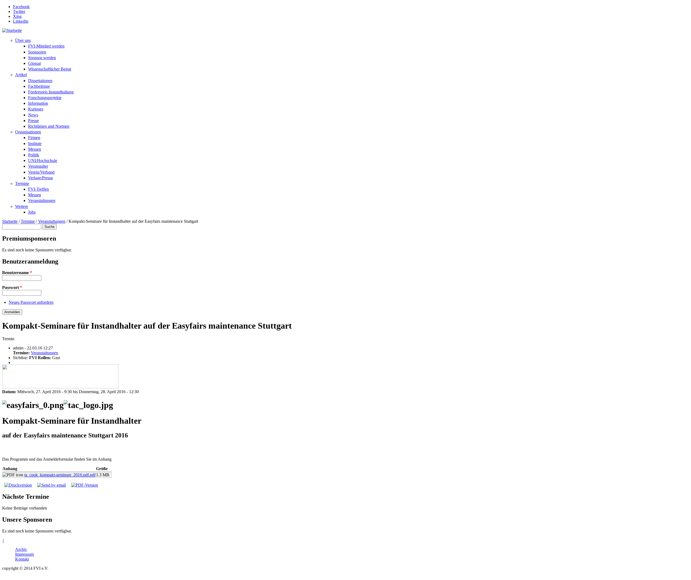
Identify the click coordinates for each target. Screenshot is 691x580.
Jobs (32, 212)
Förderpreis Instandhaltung (51, 92)
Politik (33, 155)
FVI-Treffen (38, 189)
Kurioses (35, 109)
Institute (35, 143)
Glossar (34, 63)
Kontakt (22, 559)
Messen (34, 149)
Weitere (21, 206)
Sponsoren (37, 52)
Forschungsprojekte (45, 97)
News (33, 115)
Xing (17, 16)
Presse (33, 120)
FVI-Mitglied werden (46, 46)
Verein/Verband (41, 172)
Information (38, 103)
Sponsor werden (42, 57)
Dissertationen (40, 80)
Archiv (21, 549)
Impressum (24, 554)
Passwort (12, 287)
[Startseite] (12, 30)
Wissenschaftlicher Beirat (49, 69)
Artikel (21, 74)
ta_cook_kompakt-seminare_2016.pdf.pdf (60, 475)
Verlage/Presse (40, 178)
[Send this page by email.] (51, 485)
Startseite (10, 221)
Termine (22, 183)
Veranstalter (38, 166)
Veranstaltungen (41, 200)
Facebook (21, 6)
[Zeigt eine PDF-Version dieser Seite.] (84, 485)
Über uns (23, 40)
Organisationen (28, 132)
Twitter (19, 11)
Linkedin (20, 21)
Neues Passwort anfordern (31, 302)
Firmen (34, 137)
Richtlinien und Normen (48, 126)
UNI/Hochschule (42, 160)
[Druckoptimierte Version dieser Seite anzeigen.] (18, 485)
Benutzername (17, 272)
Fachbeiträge (39, 86)
